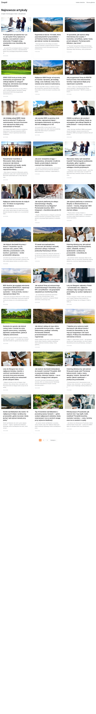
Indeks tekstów (80, 2)
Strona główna (90, 2)
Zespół (4, 2)
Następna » (53, 440)
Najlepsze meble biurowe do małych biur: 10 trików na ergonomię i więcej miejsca (16, 204)
